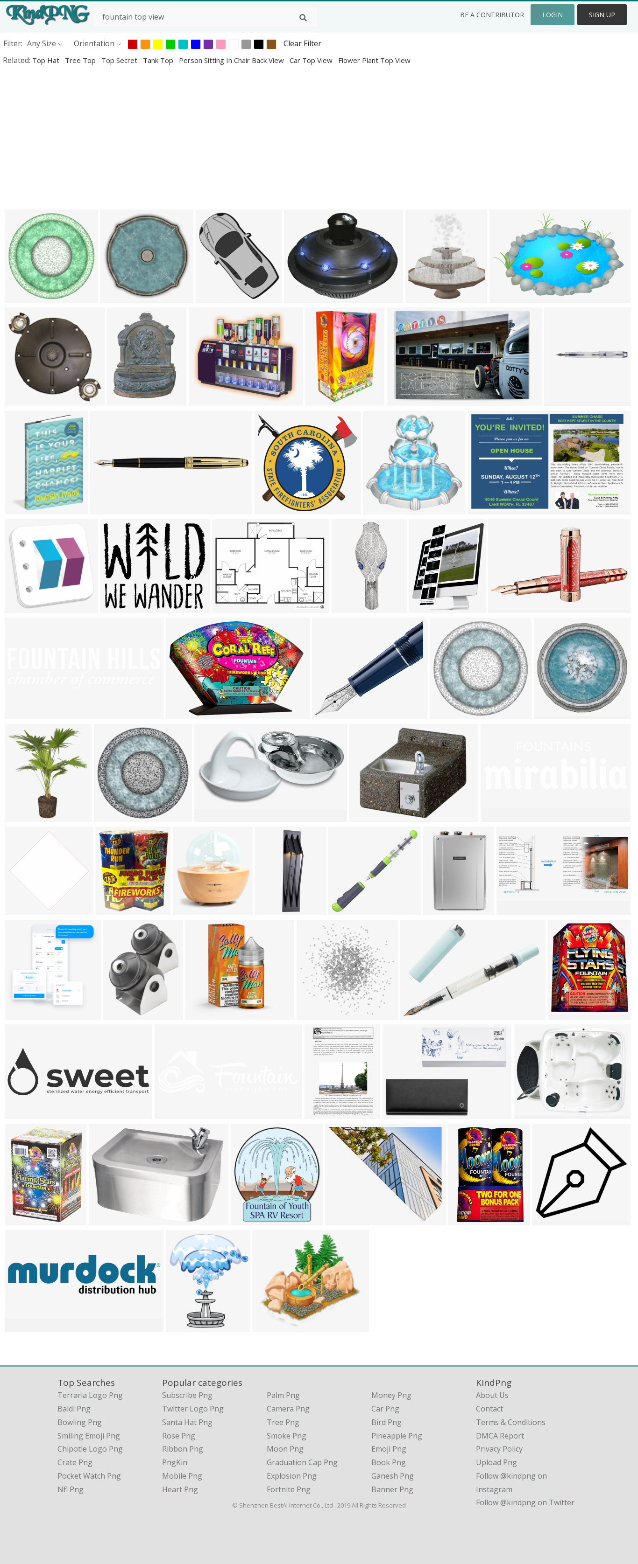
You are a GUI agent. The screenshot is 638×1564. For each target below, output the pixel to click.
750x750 (22, 815)
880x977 (248, 1219)
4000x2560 (510, 296)
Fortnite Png (289, 1489)
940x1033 (428, 606)
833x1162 (368, 815)
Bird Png (386, 1422)
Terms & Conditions (511, 1422)
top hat (46, 60)
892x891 (22, 908)
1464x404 (24, 1325)
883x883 (270, 1325)
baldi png (74, 1409)
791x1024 (126, 400)
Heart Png (180, 1489)
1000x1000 (565, 400)
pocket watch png (89, 1476)
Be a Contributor (492, 14)
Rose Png (178, 1436)
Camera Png (288, 1409)
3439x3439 (206, 1013)
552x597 (213, 296)
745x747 (118, 296)
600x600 (447, 713)
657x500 (323, 400)
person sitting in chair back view (232, 60)
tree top (81, 60)
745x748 (380, 508)
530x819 (441, 908)
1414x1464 (26, 1013)
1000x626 (487, 508)
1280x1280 (26, 400)
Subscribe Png (187, 1395)
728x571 (531, 1112)
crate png (74, 1462)
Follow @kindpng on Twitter (525, 1502)
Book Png (388, 1462)
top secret (120, 60)
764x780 (551, 713)
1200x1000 (346, 1219)
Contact (489, 1409)
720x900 (423, 296)
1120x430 (174, 1112)
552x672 (183, 1325)
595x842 (322, 1112)
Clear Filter (302, 43)
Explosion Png (292, 1476)
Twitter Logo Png (193, 1409)
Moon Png (285, 1449)
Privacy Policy (499, 1449)
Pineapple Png (396, 1436)
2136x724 (24, 1112)
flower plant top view (374, 60)
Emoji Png (388, 1449)
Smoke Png (286, 1436)
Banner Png (392, 1489)
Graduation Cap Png (302, 1462)
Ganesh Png (392, 1476)
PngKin (174, 1462)
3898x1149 (26, 713)
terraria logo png (90, 1395)
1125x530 (516, 908)
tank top (159, 60)
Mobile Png (182, 1476)
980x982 (550, 1219)
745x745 (22, 296)
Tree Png (283, 1422)
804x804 (346, 908)
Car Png (385, 1409)
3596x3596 (421, 1013)
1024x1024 (305, 296)
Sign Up (602, 14)
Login (552, 14)
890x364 (108, 508)
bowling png (79, 1422)
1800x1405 (352, 606)
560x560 (121, 1013)
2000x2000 (408, 400)
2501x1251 (501, 815)
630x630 (22, 606)
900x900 (229, 606)
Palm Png (283, 1395)
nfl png (70, 1489)
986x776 (206, 400)
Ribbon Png (182, 1449)
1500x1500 (275, 508)
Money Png (391, 1395)
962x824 (118, 606)
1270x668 (213, 815)
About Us (492, 1395)
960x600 (314, 1013)
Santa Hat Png (187, 1422)
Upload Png (496, 1462)
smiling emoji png (88, 1436)
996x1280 (192, 908)
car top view (312, 60)
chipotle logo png (90, 1449)
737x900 (113, 908)
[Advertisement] (280, 137)
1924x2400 (26, 508)
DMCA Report (500, 1436)
